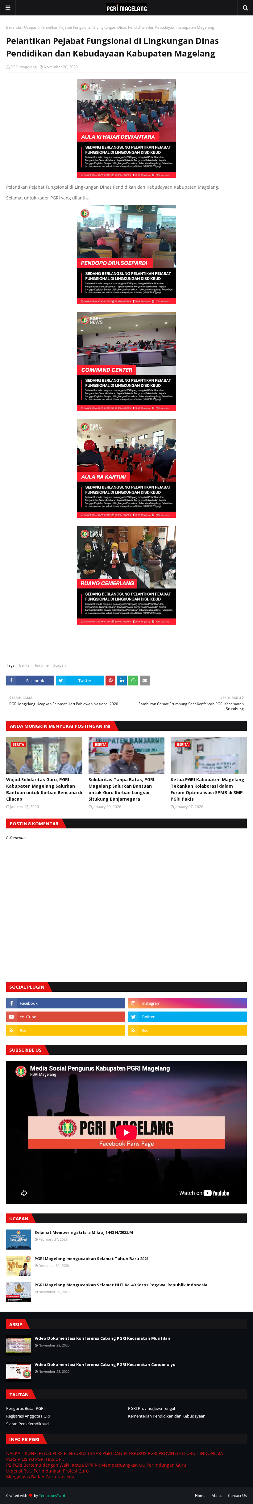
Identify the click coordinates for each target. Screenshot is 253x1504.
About (217, 1495)
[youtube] (65, 1017)
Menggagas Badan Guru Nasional (41, 1477)
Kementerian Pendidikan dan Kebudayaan (166, 1416)
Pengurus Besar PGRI (25, 1408)
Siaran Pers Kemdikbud (27, 1423)
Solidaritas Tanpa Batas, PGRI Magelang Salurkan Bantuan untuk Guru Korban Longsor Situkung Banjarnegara (121, 789)
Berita (24, 665)
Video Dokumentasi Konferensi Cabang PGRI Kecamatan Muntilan (102, 1338)
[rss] (65, 1030)
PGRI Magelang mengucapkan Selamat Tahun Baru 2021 (92, 1258)
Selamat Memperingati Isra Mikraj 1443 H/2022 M (84, 1232)
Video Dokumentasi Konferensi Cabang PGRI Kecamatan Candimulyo (105, 1364)
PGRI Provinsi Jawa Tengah (152, 1408)
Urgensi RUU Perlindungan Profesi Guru (47, 1471)
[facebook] (65, 1003)
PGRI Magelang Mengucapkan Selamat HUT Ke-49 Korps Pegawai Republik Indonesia (121, 1285)
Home (200, 1495)
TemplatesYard (52, 1495)
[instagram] (187, 1003)
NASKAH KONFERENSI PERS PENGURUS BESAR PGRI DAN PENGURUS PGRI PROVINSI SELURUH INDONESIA (114, 1453)
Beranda (13, 27)
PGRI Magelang (23, 66)
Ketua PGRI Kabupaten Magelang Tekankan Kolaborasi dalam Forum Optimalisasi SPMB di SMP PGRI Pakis (207, 789)
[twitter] (187, 1017)
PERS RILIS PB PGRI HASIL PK (35, 1459)
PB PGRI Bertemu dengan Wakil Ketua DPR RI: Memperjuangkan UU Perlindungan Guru (96, 1465)
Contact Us (237, 1495)
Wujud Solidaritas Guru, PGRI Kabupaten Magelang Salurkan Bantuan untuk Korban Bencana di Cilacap (44, 789)
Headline (41, 665)
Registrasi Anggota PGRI (28, 1416)
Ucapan (30, 27)
